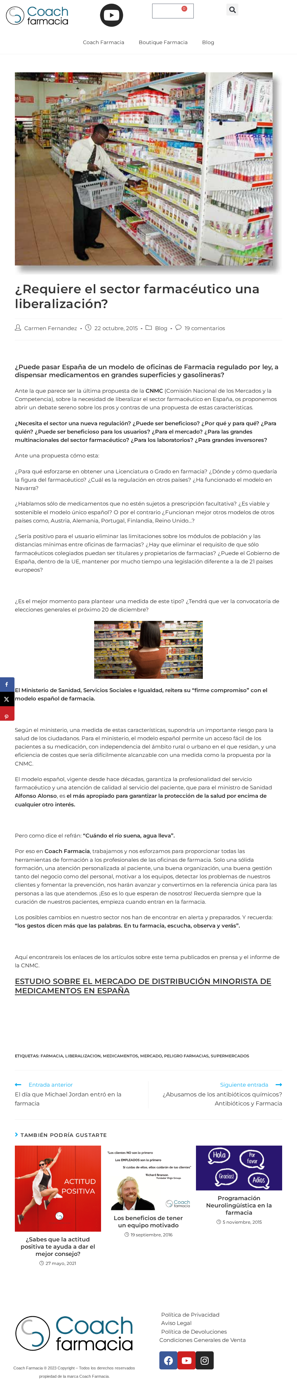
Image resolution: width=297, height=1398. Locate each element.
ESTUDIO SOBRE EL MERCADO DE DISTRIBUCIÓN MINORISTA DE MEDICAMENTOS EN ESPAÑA (143, 985)
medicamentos (120, 1055)
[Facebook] (168, 1360)
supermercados (230, 1055)
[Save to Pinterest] (7, 713)
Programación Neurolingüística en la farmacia (239, 1205)
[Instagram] (205, 1360)
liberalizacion (83, 1055)
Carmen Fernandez (50, 328)
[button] (232, 10)
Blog (208, 42)
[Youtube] (186, 1360)
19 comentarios (205, 328)
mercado (151, 1055)
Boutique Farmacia (163, 42)
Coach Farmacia (103, 42)
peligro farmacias (186, 1055)
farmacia (52, 1055)
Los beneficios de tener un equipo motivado (148, 1222)
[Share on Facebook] (7, 684)
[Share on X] (7, 699)
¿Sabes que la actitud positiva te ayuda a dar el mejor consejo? (58, 1246)
